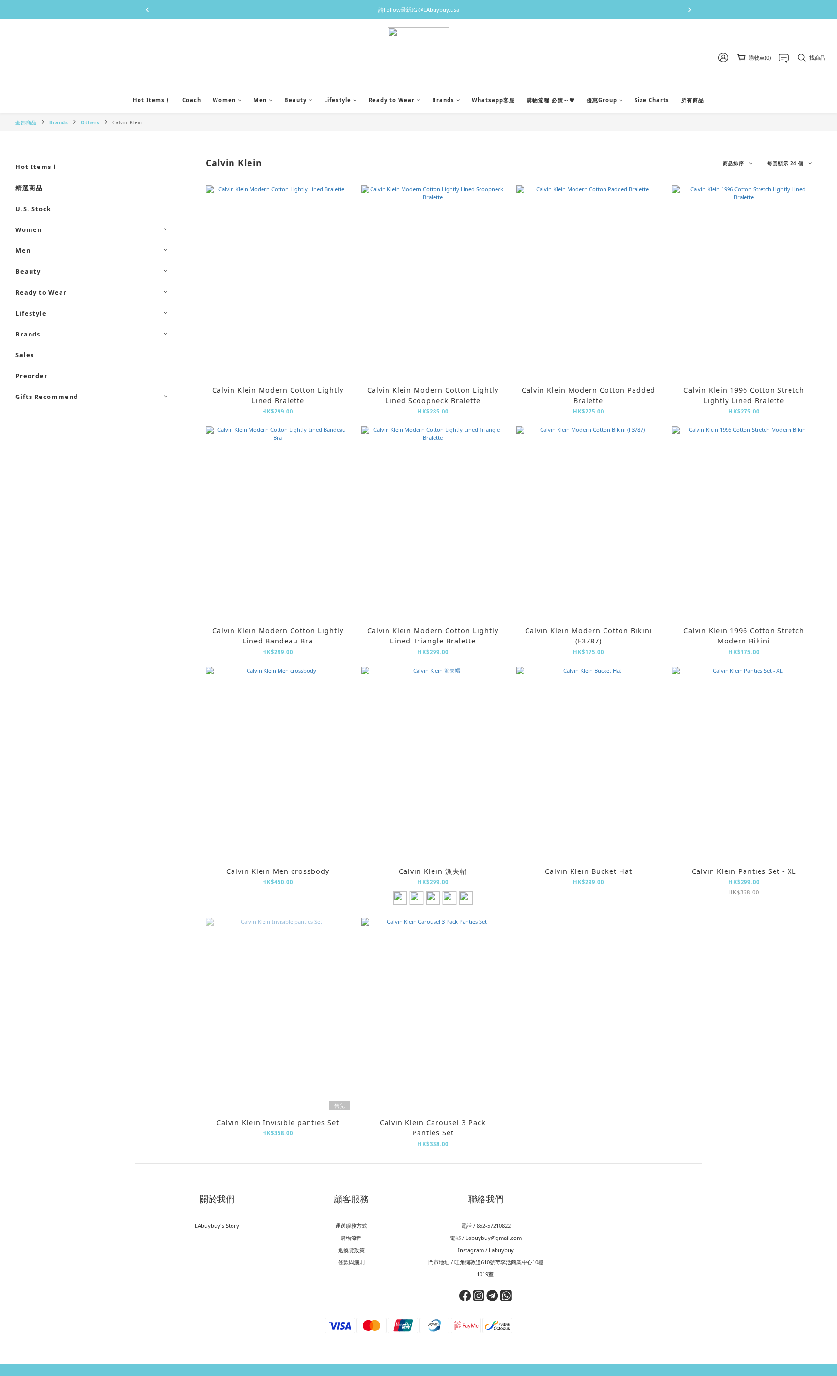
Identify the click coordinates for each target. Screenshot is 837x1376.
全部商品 (26, 123)
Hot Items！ (151, 100)
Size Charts (652, 100)
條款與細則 (351, 1262)
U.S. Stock (33, 208)
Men (260, 100)
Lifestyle (337, 100)
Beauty (295, 100)
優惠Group (602, 100)
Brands (443, 100)
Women (224, 100)
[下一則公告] (689, 9)
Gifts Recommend (47, 396)
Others (90, 123)
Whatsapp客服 (493, 100)
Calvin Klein (127, 123)
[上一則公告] (147, 9)
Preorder (31, 375)
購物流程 (351, 1237)
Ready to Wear (392, 100)
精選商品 (29, 187)
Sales (25, 355)
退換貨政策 (351, 1250)
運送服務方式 (351, 1225)
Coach (191, 100)
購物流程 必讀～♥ (551, 100)
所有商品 (692, 100)
